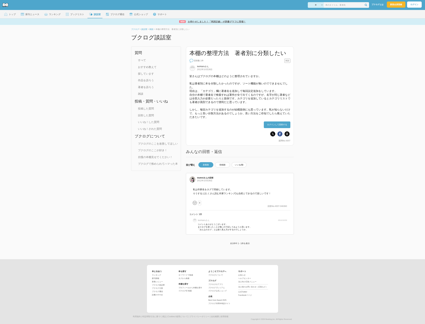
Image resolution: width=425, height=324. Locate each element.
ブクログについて (215, 275)
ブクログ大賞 (157, 288)
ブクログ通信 (157, 291)
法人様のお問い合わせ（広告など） (252, 287)
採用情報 (224, 316)
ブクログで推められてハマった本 (158, 163)
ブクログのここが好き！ (152, 150)
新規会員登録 (396, 4)
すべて (142, 60)
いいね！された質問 (150, 128)
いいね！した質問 (148, 122)
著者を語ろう (146, 87)
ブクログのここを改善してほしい (158, 143)
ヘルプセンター (244, 278)
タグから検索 (183, 278)
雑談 (140, 93)
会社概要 (215, 316)
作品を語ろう (146, 80)
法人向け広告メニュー (247, 282)
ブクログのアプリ (215, 284)
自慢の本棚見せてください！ (155, 157)
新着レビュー (157, 282)
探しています (146, 73)
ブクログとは (377, 4)
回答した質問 (146, 115)
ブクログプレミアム (216, 288)
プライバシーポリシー (200, 316)
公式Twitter (242, 292)
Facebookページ (245, 295)
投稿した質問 (146, 108)
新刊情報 (155, 278)
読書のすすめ (157, 295)
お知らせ (242, 275)
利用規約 (137, 316)
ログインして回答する (277, 124)
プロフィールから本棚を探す (190, 288)
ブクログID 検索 (185, 291)
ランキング (156, 275)
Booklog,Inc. (270, 319)
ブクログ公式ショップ (217, 291)
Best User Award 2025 (217, 300)
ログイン (414, 4)
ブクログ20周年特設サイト (219, 303)
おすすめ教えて (147, 67)
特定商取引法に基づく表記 (154, 316)
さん (203, 66)
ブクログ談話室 (158, 285)
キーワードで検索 (185, 275)
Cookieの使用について (178, 316)
